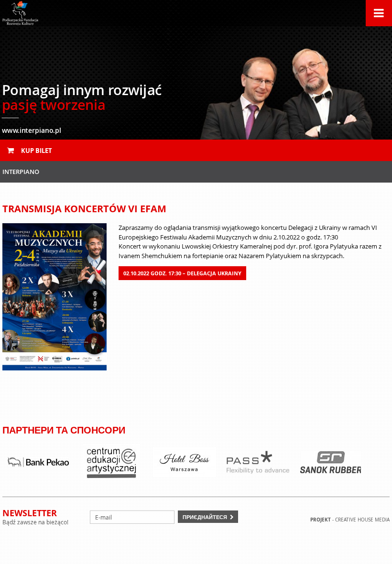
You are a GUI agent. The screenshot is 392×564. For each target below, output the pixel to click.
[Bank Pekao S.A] (38, 462)
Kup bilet (36, 150)
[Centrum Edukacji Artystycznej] (111, 462)
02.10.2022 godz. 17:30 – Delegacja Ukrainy (182, 273)
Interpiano (20, 171)
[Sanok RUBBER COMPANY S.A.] (331, 462)
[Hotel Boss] (184, 462)
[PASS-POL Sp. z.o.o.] (258, 462)
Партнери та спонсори (63, 429)
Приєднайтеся (205, 517)
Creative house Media (362, 520)
